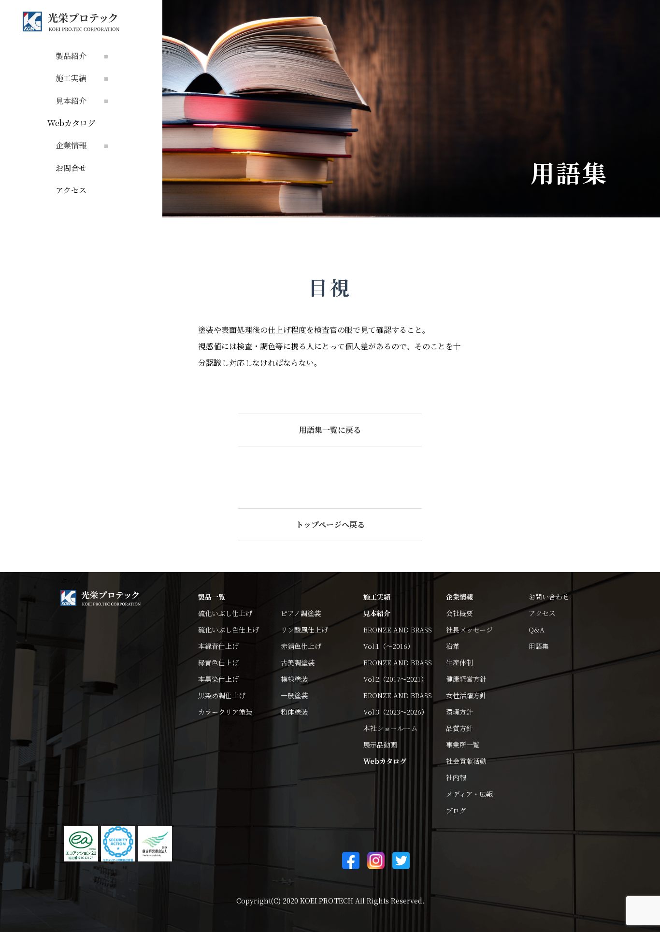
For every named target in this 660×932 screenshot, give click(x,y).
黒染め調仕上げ (221, 695)
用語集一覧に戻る (330, 429)
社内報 (456, 777)
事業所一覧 (463, 744)
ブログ (456, 810)
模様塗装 (294, 679)
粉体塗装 (294, 712)
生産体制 (459, 662)
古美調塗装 (298, 662)
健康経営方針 (466, 679)
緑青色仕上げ (218, 662)
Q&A (537, 629)
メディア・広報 (469, 794)
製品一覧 (211, 597)
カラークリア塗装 (225, 712)
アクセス (71, 190)
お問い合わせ (549, 597)
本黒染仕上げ (218, 679)
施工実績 (376, 597)
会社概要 (459, 613)
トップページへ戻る (330, 524)
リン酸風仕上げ (304, 629)
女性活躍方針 (466, 695)
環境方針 (459, 712)
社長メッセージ (469, 629)
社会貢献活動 (466, 761)
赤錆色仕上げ (301, 646)
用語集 (539, 646)
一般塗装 (294, 695)
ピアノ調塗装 (301, 613)
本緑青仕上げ (218, 646)
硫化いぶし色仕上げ (228, 629)
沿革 (452, 646)
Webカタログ (71, 123)
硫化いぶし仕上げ (225, 613)
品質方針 (459, 728)
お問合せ (71, 167)
